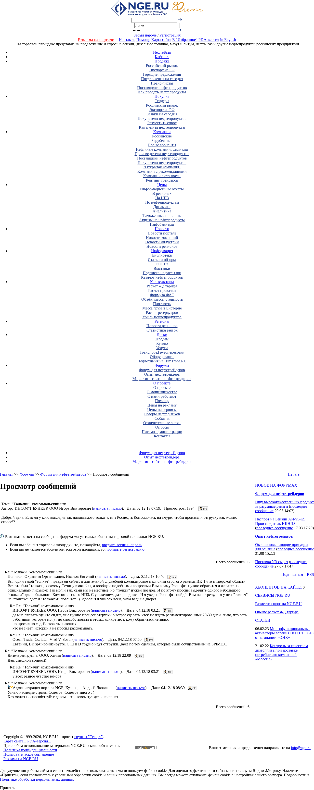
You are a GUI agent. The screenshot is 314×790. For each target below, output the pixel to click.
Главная (6, 474)
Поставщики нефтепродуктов (162, 88)
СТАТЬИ (262, 620)
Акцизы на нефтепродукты (162, 220)
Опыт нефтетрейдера (162, 374)
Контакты (127, 39)
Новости (162, 229)
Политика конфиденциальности (30, 750)
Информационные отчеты (162, 189)
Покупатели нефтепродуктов (162, 118)
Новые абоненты (162, 145)
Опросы (162, 427)
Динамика (161, 207)
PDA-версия (208, 39)
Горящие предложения (162, 74)
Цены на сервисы (162, 409)
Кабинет (162, 57)
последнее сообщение (274, 528)
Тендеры (162, 101)
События (162, 418)
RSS (310, 574)
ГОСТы (162, 264)
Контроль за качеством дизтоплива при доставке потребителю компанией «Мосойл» (281, 652)
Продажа (162, 61)
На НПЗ (162, 198)
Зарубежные (162, 140)
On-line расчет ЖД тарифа (277, 612)
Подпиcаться (292, 574)
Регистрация (170, 35)
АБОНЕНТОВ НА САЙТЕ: (278, 587)
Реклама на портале (96, 39)
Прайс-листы (162, 83)
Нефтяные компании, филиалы (162, 149)
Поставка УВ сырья (271, 562)
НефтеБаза (162, 52)
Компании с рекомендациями (162, 171)
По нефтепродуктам (162, 202)
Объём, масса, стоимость (162, 299)
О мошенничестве (162, 392)
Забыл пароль (145, 35)
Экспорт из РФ (162, 70)
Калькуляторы (162, 282)
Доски (162, 335)
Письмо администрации (162, 432)
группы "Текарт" (88, 737)
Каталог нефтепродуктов (162, 277)
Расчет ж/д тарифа (162, 286)
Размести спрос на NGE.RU (278, 604)
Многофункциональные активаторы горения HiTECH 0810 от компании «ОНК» (284, 633)
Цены (162, 185)
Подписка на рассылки (162, 273)
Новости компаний (162, 237)
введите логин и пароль (122, 545)
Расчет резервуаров (162, 312)
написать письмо (107, 508)
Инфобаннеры (162, 224)
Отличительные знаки (162, 423)
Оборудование (162, 357)
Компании (162, 132)
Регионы (162, 321)
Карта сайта (161, 39)
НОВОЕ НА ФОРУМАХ (276, 485)
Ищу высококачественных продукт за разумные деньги (284, 504)
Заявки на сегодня (162, 114)
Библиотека (162, 255)
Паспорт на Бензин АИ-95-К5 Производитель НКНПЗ (280, 521)
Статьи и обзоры (162, 260)
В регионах (161, 193)
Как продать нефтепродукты (162, 92)
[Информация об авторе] (203, 508)
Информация (162, 251)
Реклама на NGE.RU (20, 759)
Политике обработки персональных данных (37, 779)
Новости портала (162, 233)
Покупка (162, 96)
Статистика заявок (162, 330)
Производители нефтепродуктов (162, 154)
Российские (162, 136)
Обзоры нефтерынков (162, 414)
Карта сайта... (14, 741)
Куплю (162, 343)
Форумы (162, 365)
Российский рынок (162, 65)
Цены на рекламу (162, 405)
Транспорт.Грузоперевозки (162, 352)
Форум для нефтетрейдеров (162, 370)
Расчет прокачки (162, 290)
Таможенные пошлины (162, 215)
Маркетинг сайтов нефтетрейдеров (161, 379)
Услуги (162, 348)
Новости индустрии (162, 242)
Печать (294, 474)
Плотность (162, 304)
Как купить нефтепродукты (162, 127)
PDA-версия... (39, 741)
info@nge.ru (301, 748)
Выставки (162, 268)
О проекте (161, 383)
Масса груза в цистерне (162, 308)
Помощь (143, 39)
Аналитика (162, 211)
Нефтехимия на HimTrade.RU (162, 361)
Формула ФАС (162, 295)
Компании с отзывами (162, 176)
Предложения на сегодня (162, 79)
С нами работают (161, 396)
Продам (162, 339)
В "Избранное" (184, 39)
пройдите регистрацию (124, 549)
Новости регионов (162, 246)
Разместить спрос (162, 123)
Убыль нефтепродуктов (162, 317)
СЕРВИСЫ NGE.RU (272, 595)
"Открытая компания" (162, 167)
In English (228, 39)
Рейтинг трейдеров (162, 180)
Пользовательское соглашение (28, 754)
